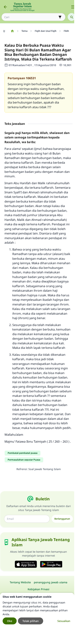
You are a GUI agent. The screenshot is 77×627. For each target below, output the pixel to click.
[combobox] (30, 17)
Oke (9, 621)
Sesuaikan (63, 621)
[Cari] (72, 17)
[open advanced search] (60, 17)
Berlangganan (62, 518)
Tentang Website (20, 582)
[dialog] (37, 610)
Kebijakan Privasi (38, 589)
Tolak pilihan (30, 621)
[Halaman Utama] (12, 31)
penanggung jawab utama (50, 582)
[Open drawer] (73, 7)
